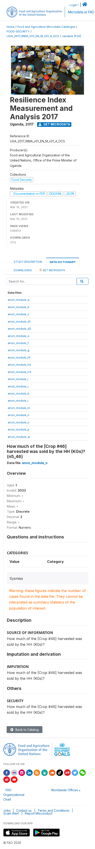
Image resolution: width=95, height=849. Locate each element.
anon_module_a (18, 299)
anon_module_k (18, 393)
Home (11, 26)
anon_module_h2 (19, 364)
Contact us (24, 810)
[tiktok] (59, 772)
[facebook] (6, 772)
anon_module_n (18, 415)
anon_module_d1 (19, 321)
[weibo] (6, 779)
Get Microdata (56, 124)
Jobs (7, 810)
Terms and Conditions (53, 810)
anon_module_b (18, 307)
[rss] (37, 772)
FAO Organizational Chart (13, 794)
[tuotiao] (67, 772)
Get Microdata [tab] (53, 270)
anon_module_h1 (19, 357)
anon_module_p (18, 429)
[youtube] (14, 779)
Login (73, 5)
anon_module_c (18, 314)
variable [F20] (71, 36)
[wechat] (82, 772)
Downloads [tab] (23, 270)
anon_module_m (19, 408)
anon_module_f (18, 343)
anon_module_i (18, 379)
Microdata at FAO (81, 12)
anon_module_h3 (19, 372)
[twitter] (75, 772)
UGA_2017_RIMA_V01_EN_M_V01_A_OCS (33, 36)
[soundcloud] (52, 772)
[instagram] (22, 772)
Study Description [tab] (28, 261)
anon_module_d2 (19, 328)
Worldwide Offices (64, 790)
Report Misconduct (38, 813)
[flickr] (14, 772)
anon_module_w (19, 436)
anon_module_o (18, 422)
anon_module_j (18, 386)
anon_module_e (18, 336)
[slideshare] (44, 772)
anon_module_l (18, 400)
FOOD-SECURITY (18, 31)
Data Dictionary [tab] (63, 262)
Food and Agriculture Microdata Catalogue (46, 26)
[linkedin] (29, 772)
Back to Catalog (27, 729)
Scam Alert (11, 813)
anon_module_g (18, 350)
